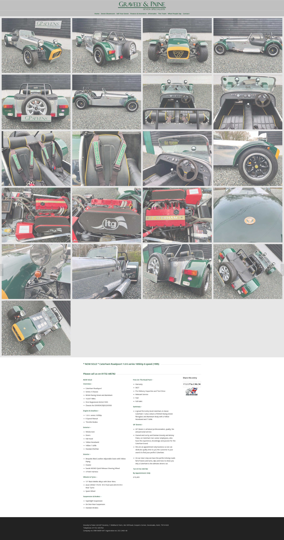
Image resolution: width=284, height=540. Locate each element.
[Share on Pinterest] (190, 384)
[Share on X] (186, 384)
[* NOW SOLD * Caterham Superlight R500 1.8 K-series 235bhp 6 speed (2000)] (282, 270)
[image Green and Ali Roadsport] (37, 46)
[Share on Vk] (196, 384)
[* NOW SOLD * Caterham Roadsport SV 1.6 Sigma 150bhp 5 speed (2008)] (1, 270)
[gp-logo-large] (142, 5)
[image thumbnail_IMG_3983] (107, 216)
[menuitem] (97, 13)
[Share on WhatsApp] (188, 384)
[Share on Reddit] (198, 384)
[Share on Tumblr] (194, 384)
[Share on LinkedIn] (192, 384)
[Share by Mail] (200, 384)
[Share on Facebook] (184, 384)
